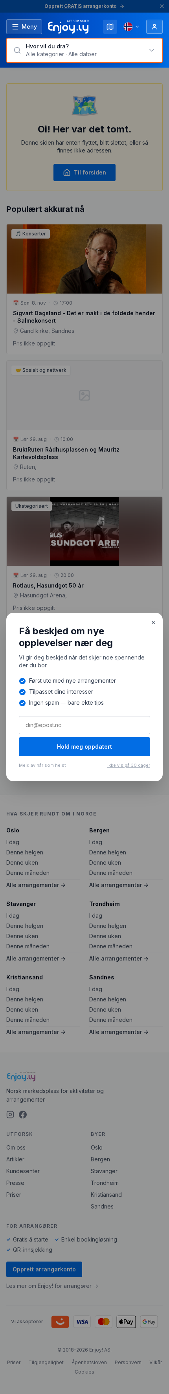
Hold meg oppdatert (84, 746)
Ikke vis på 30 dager (128, 765)
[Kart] (110, 27)
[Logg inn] (154, 27)
